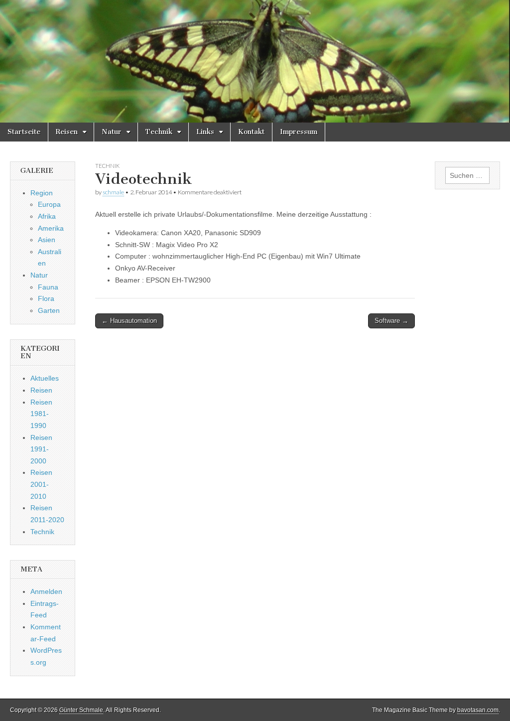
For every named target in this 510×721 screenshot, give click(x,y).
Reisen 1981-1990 (41, 414)
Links (205, 132)
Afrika (47, 216)
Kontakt (251, 132)
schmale (113, 192)
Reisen (67, 132)
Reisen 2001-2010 (41, 484)
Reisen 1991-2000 (41, 449)
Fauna (48, 287)
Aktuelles (44, 378)
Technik (158, 132)
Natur (112, 132)
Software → (391, 320)
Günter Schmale (81, 710)
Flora (46, 298)
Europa (49, 204)
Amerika (51, 228)
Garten (49, 310)
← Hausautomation (129, 320)
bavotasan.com (478, 710)
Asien (46, 240)
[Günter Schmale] (255, 61)
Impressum (298, 132)
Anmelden (46, 591)
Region (41, 193)
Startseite (23, 132)
